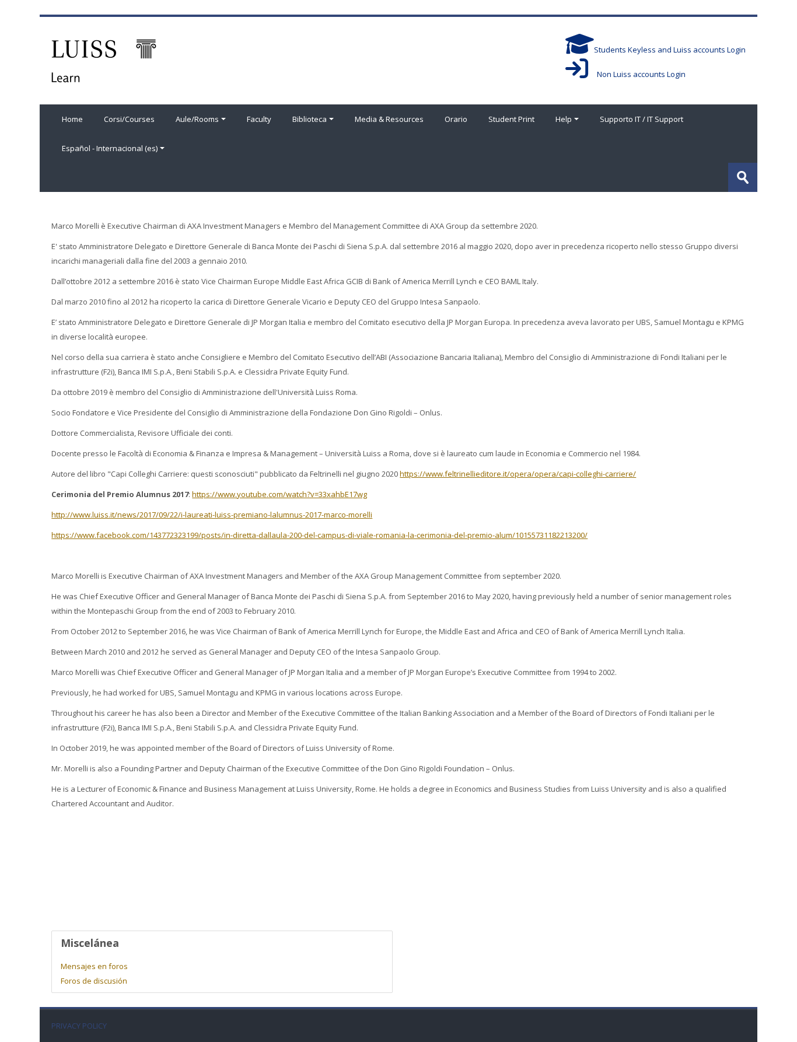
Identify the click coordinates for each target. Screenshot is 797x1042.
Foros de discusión (94, 980)
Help (563, 119)
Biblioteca (309, 119)
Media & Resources (389, 119)
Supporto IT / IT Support (641, 119)
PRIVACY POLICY (79, 1026)
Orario (456, 119)
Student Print (511, 119)
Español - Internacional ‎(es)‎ (110, 148)
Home (72, 119)
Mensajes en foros (94, 966)
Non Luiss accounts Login (637, 74)
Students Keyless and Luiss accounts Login (670, 49)
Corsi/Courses (129, 119)
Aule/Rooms (197, 119)
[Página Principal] (103, 59)
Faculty (259, 119)
